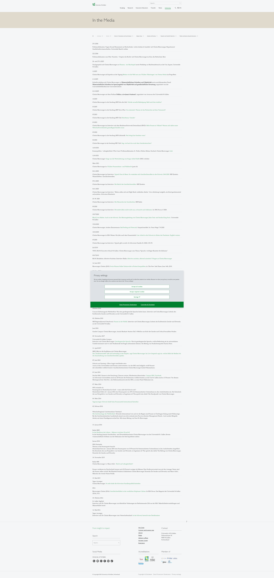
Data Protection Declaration (128, 304)
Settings (136, 297)
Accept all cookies (137, 286)
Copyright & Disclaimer (148, 304)
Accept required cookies (137, 292)
